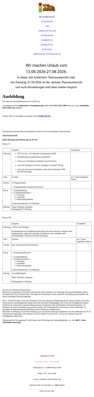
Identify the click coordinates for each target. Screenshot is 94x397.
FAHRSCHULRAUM (47, 31)
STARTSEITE (47, 22)
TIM (47, 26)
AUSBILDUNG (47, 35)
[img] (47, 7)
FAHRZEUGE (47, 40)
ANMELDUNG (47, 45)
